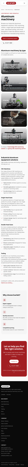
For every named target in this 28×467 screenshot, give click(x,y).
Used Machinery (5, 404)
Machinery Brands (5, 435)
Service (3, 414)
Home (2, 9)
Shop (2, 406)
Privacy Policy (11, 464)
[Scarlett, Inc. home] (11, 3)
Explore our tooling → (7, 282)
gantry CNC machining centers (17, 148)
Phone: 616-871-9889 (6, 451)
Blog (2, 431)
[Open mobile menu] (3, 3)
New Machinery (9, 9)
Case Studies (4, 428)
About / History (4, 421)
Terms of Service (4, 464)
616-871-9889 (8, 43)
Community (4, 438)
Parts (2, 411)
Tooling (3, 409)
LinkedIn (3, 394)
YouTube (8, 394)
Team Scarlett (4, 423)
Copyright (17, 464)
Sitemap (22, 464)
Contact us (14, 361)
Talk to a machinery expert (10, 38)
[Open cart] (24, 3)
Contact (3, 440)
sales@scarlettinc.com (6, 455)
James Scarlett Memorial (7, 426)
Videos (2, 433)
